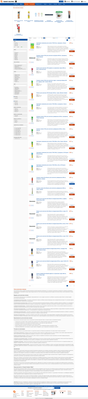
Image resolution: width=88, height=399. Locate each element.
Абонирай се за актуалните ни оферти (35, 387)
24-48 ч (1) (16, 121)
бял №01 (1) (16, 87)
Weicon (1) (16, 54)
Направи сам (69, 393)
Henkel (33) (16, 59)
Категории (16, 4)
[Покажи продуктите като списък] (44, 38)
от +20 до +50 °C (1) (17, 133)
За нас (22, 392)
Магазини (22, 394)
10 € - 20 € (16, 43)
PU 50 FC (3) (16, 76)
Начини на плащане (45, 393)
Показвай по (66, 38)
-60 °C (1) (16, 98)
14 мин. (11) (16, 109)
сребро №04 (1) (17, 88)
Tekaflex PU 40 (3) (17, 75)
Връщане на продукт (45, 395)
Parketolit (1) (16, 52)
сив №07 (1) (16, 89)
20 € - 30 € (16, 44)
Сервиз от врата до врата (30, 393)
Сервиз (45, 4)
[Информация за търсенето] (16, 1)
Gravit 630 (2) (16, 78)
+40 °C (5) (16, 103)
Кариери (22, 393)
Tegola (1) (16, 57)
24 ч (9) (16, 122)
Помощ (59, 4)
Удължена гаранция (29, 396)
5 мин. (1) (16, 108)
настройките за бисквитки (50, 389)
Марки (21, 4)
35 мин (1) (16, 116)
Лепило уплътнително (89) (18, 68)
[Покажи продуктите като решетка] (45, 38)
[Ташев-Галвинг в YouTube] (63, 393)
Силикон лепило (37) (18, 67)
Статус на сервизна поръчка (29, 395)
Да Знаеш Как (69, 394)
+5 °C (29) (16, 97)
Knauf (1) (16, 56)
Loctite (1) (16, 53)
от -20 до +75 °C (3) (17, 134)
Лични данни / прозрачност (38, 394)
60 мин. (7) (16, 111)
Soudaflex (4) (16, 79)
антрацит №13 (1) (17, 91)
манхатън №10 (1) (17, 90)
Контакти (55, 4)
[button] (30, 40)
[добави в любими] (29, 49)
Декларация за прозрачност (49, 398)
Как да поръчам (45, 392)
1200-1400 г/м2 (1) (17, 138)
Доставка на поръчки (45, 394)
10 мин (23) (16, 115)
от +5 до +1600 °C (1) (18, 128)
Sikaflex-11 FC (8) (17, 74)
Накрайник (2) (17, 66)
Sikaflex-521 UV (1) (17, 77)
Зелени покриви (70, 392)
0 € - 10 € (16, 42)
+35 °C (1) (16, 102)
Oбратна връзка (37, 392)
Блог (64, 4)
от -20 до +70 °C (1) (17, 132)
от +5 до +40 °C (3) (17, 129)
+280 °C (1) (16, 104)
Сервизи (28, 392)
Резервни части (38, 4)
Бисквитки (36, 395)
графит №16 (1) (17, 92)
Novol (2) (16, 55)
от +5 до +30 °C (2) (17, 130)
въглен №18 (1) (17, 93)
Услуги (50, 4)
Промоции (26, 4)
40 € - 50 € (16, 45)
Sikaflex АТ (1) (17, 81)
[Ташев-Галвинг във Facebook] (60, 393)
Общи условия (37, 393)
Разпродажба (32, 4)
